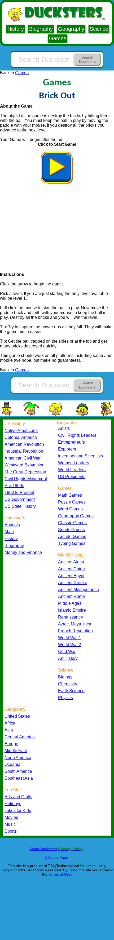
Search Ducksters (87, 59)
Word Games (70, 509)
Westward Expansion (25, 465)
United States (17, 716)
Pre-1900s (14, 485)
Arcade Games (72, 536)
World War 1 (69, 638)
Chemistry (67, 684)
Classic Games (72, 522)
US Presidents (71, 476)
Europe (11, 744)
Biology (65, 677)
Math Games (70, 495)
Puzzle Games (72, 502)
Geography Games (76, 516)
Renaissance (70, 617)
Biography (41, 29)
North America (18, 757)
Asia (9, 730)
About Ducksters (43, 849)
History (15, 29)
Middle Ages (69, 603)
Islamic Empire (72, 610)
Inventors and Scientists (80, 456)
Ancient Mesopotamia (78, 589)
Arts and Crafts (18, 797)
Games (57, 38)
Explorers (67, 449)
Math (9, 531)
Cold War (67, 651)
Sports (11, 831)
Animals (12, 525)
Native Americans (21, 430)
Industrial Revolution (24, 451)
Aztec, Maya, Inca (74, 624)
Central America (20, 737)
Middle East (16, 750)
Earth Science (71, 691)
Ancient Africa (71, 562)
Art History (68, 658)
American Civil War (23, 458)
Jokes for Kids (18, 810)
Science (99, 29)
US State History (20, 506)
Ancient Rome (71, 596)
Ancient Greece (72, 582)
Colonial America (21, 437)
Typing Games (71, 543)
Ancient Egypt (71, 575)
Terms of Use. (60, 874)
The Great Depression (25, 472)
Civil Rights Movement (26, 478)
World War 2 (69, 644)
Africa (10, 723)
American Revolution (24, 444)
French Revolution (75, 631)
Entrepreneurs (71, 442)
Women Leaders (73, 463)
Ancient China (71, 569)
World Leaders (72, 469)
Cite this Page (56, 857)
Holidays (13, 803)
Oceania (12, 764)
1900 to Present (19, 492)
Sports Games (71, 529)
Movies (11, 817)
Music (10, 824)
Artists (64, 428)
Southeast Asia (19, 778)
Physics (65, 697)
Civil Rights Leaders (77, 435)
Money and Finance (23, 552)
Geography (71, 29)
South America (18, 771)
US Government (20, 499)
